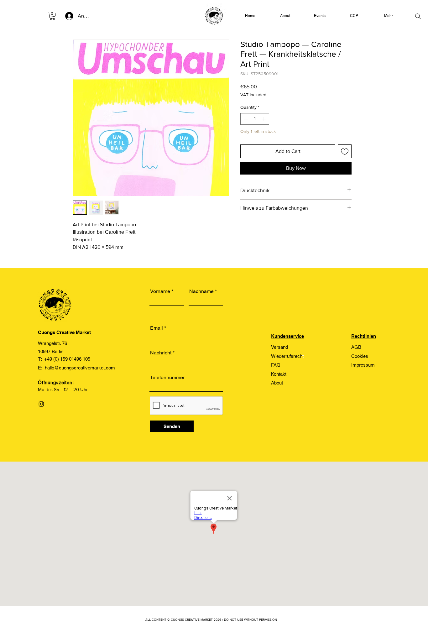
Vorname (160, 291)
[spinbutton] (254, 118)
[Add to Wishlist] (345, 151)
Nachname (201, 291)
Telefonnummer (167, 377)
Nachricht (160, 352)
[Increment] (264, 118)
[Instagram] (41, 403)
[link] (52, 16)
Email (156, 328)
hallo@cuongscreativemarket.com (80, 367)
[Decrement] (245, 118)
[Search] (418, 16)
